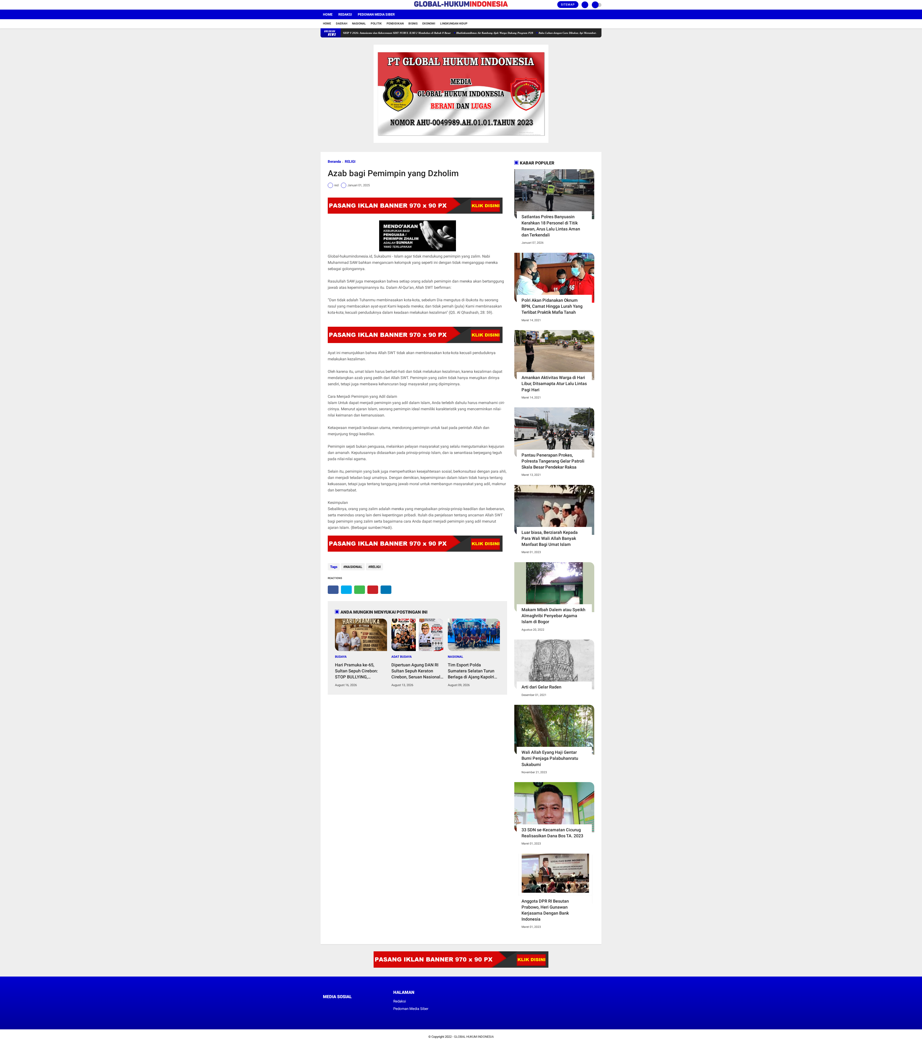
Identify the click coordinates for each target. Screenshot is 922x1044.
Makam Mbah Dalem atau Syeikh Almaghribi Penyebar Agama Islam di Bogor (553, 615)
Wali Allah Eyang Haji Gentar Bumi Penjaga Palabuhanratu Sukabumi (550, 758)
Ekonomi (428, 23)
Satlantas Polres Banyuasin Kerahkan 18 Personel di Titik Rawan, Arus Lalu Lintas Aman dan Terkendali (551, 225)
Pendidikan (395, 23)
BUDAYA (341, 656)
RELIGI (350, 161)
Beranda (334, 161)
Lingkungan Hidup (453, 23)
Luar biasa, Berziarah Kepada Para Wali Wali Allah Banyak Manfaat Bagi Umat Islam (550, 538)
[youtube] (341, 4)
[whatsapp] (359, 589)
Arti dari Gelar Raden (541, 686)
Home (328, 14)
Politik (376, 23)
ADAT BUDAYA (401, 656)
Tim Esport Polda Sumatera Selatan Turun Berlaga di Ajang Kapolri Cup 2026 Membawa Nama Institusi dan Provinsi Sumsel (471, 671)
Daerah (341, 23)
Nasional (359, 23)
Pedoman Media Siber (376, 14)
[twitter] (328, 4)
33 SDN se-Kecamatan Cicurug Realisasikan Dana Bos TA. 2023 (552, 832)
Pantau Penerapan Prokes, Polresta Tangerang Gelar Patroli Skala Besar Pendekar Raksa (553, 461)
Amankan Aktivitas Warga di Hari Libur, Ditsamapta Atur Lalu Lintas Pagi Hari (554, 383)
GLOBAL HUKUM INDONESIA (474, 1036)
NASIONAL (353, 567)
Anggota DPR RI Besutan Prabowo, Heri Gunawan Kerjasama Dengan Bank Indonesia (545, 910)
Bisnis (413, 23)
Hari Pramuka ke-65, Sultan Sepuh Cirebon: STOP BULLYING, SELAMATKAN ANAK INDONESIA (356, 671)
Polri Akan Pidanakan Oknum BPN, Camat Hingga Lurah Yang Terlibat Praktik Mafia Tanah (552, 306)
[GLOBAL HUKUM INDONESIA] (461, 7)
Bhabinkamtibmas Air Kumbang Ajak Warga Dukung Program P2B (456, 32)
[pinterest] (372, 589)
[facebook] (322, 4)
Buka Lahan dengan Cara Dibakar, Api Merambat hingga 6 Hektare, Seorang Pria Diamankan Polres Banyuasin (564, 32)
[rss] (369, 1005)
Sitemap (568, 4)
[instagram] (335, 4)
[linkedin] (386, 589)
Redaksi (345, 14)
